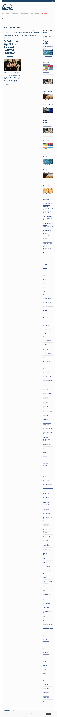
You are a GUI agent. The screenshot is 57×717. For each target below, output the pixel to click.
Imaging (45, 476)
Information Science (47, 513)
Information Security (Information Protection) (47, 519)
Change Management (48, 314)
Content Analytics (47, 340)
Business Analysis (47, 298)
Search (44, 673)
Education (45, 419)
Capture (45, 310)
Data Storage (46, 372)
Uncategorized (46, 688)
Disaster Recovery (47, 393)
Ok (48, 714)
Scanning (45, 669)
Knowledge (45, 540)
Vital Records (46, 692)
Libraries (45, 562)
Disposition (45, 402)
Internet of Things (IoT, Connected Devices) (47, 531)
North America (46, 603)
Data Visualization (47, 376)
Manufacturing (46, 570)
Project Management (48, 632)
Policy (44, 616)
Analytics (45, 264)
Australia (45, 283)
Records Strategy (47, 644)
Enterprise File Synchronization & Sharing (47, 439)
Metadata (45, 573)
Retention (45, 648)
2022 (44, 260)
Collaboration (46, 325)
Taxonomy (45, 684)
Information (46, 480)
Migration (45, 586)
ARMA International (46, 13)
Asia (44, 275)
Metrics (45, 577)
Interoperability (46, 536)
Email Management (47, 428)
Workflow (45, 701)
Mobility (45, 590)
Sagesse (45, 665)
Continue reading (6, 84)
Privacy (44, 620)
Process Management (48, 628)
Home (3, 13)
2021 (44, 256)
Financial (45, 459)
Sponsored (45, 680)
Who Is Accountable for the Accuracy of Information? (47, 218)
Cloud (44, 321)
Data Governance (47, 365)
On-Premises (46, 607)
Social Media (46, 677)
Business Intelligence (48, 306)
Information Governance (10, 57)
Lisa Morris (47, 85)
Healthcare (45, 472)
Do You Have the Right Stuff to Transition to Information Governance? (11, 47)
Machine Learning (47, 566)
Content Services (47, 349)
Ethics (44, 448)
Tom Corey (47, 99)
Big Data (45, 291)
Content (45, 336)
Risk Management (47, 661)
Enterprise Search (47, 444)
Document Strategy (47, 411)
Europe (44, 452)
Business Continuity (47, 302)
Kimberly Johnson (48, 56)
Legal (44, 558)
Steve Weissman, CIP (10, 56)
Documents (45, 415)
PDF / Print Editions (24, 13)
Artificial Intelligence (47, 272)
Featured (45, 456)
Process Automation (47, 624)
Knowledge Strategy (47, 549)
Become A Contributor (35, 13)
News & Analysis (15, 13)
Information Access (47, 484)
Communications (47, 329)
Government (46, 469)
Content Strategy (47, 353)
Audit (44, 279)
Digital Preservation (47, 380)
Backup (45, 287)
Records (45, 635)
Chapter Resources (47, 317)
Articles (8, 13)
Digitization (45, 389)
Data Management (47, 368)
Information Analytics (48, 488)
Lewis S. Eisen (48, 193)
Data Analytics (46, 361)
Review (44, 658)
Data (44, 357)
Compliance (46, 333)
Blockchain (45, 294)
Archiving (45, 268)
